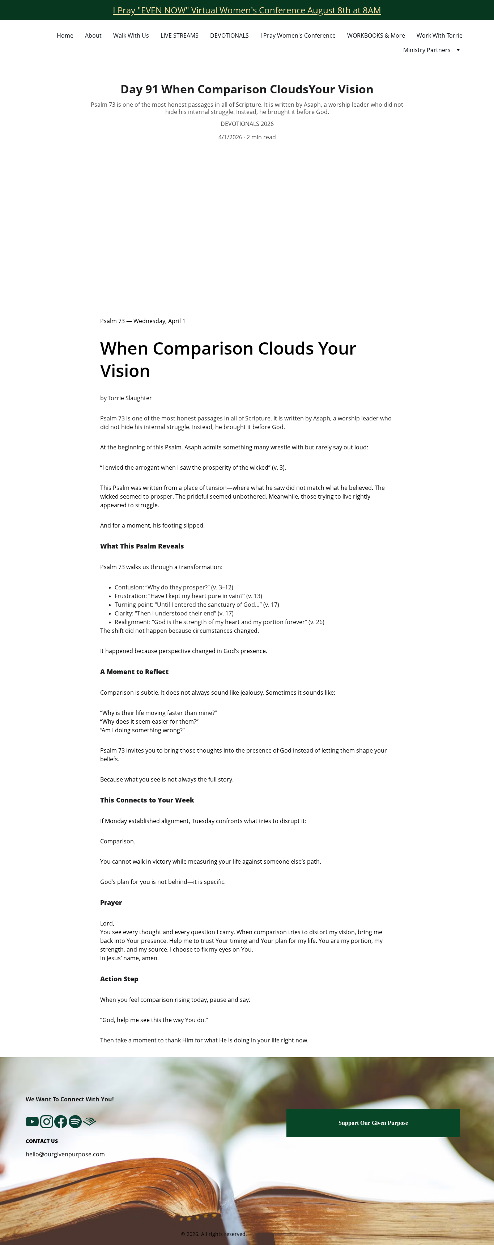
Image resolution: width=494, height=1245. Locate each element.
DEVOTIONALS (229, 35)
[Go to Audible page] (89, 1121)
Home (65, 35)
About (93, 35)
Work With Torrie (440, 35)
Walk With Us (131, 35)
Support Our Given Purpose (373, 1123)
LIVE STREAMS (180, 35)
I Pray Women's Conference (298, 35)
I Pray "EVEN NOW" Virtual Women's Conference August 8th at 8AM (247, 10)
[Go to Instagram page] (46, 1121)
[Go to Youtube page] (32, 1121)
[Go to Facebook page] (60, 1121)
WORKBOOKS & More (376, 35)
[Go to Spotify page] (75, 1121)
